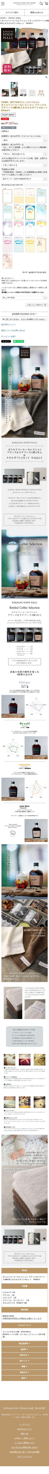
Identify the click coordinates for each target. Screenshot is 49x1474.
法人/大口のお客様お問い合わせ (24, 1447)
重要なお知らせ (36, 12)
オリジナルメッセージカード (13, 185)
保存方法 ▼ (24, 1355)
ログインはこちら (24, 1457)
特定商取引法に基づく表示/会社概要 (24, 1452)
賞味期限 (24, 1310)
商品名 (24, 1270)
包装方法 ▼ (24, 1372)
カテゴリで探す (12, 12)
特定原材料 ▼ (24, 1344)
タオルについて (24, 1325)
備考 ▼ (25, 1378)
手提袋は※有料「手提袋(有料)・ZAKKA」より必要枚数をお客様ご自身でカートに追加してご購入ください (24, 172)
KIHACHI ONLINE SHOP (25, 1408)
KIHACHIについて (24, 1429)
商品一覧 (24, 1434)
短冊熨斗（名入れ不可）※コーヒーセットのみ (22, 136)
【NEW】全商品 (14, 18)
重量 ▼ (25, 1366)
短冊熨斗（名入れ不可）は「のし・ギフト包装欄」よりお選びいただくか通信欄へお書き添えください (24, 147)
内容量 (24, 1286)
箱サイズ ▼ (24, 1361)
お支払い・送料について (25, 1438)
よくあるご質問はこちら (25, 1443)
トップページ (24, 1424)
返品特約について (8, 325)
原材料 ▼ (24, 1349)
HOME (2, 18)
